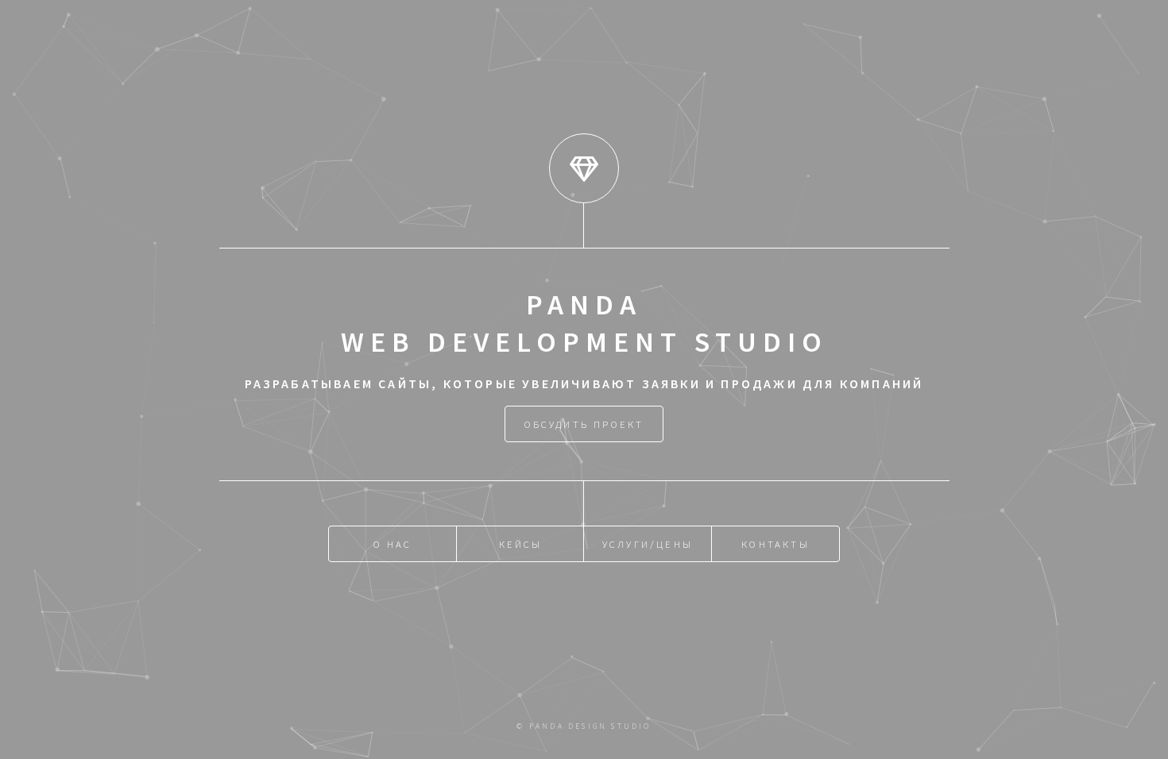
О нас (392, 543)
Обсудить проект (584, 424)
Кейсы (521, 543)
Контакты (775, 543)
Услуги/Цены (647, 543)
